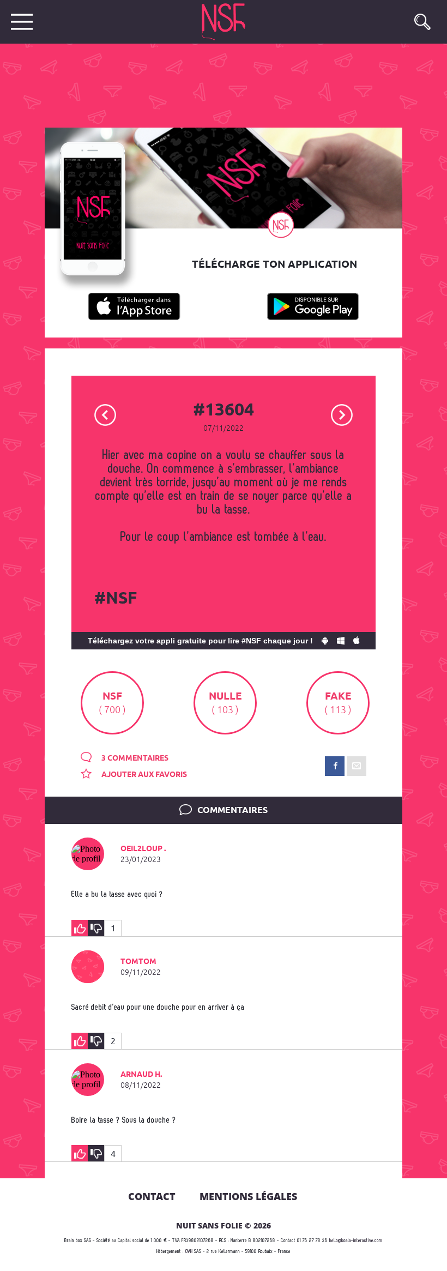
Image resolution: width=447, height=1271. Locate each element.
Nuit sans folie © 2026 (223, 1225)
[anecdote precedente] (105, 414)
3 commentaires (134, 758)
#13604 (223, 411)
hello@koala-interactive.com (356, 1240)
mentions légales (248, 1196)
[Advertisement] (214, 84)
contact (152, 1196)
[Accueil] (224, 21)
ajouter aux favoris (143, 774)
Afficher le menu (22, 22)
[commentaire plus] (79, 928)
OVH (188, 1251)
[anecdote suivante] (342, 414)
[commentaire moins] (96, 928)
